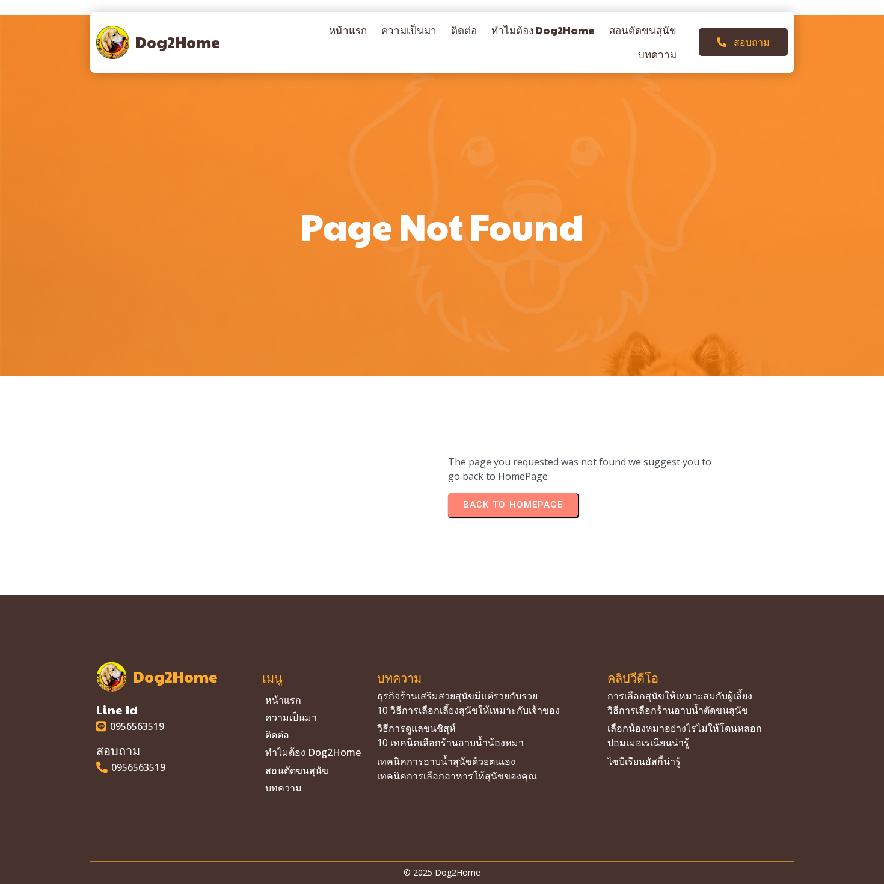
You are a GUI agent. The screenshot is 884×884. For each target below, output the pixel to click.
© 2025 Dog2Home (442, 872)
